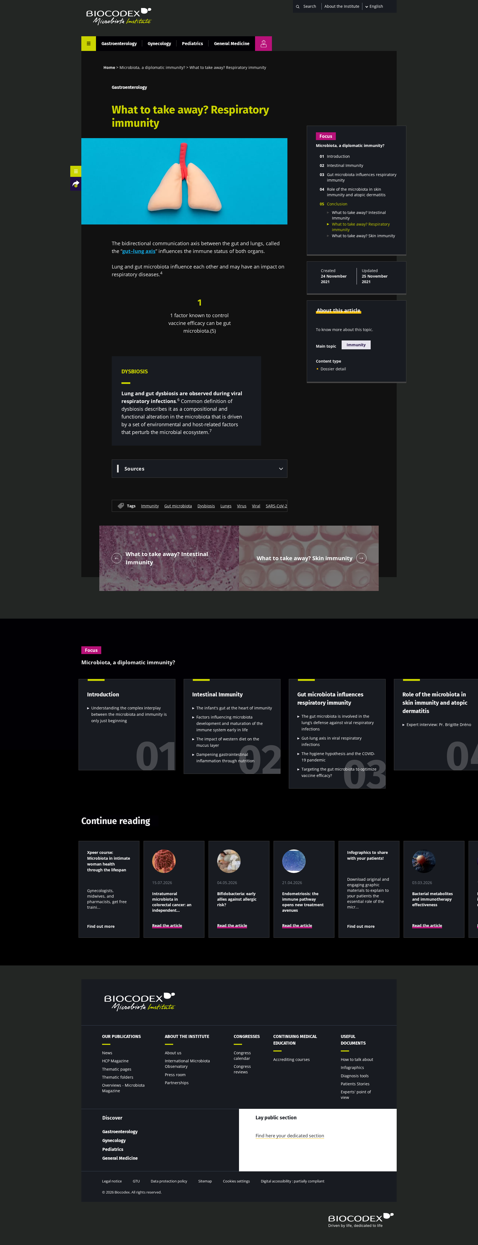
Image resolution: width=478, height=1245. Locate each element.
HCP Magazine (115, 1060)
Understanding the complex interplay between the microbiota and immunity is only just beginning (129, 714)
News (107, 1052)
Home (109, 67)
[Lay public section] (263, 43)
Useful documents (353, 1040)
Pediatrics (192, 43)
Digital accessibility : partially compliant (292, 1181)
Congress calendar (242, 1055)
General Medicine (232, 43)
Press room (175, 1074)
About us (173, 1052)
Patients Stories (355, 1083)
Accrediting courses (291, 1059)
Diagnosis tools (355, 1075)
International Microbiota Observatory (187, 1063)
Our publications (121, 1036)
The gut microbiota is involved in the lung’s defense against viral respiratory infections (338, 723)
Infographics (352, 1067)
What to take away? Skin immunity (363, 235)
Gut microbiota (178, 505)
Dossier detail (333, 368)
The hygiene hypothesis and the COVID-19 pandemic (338, 757)
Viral (256, 505)
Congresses (247, 1036)
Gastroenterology (119, 43)
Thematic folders (117, 1077)
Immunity (150, 505)
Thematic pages (116, 1069)
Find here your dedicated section (290, 1136)
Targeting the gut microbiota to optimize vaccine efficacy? (339, 772)
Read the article (167, 925)
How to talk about (357, 1059)
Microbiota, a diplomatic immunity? (152, 67)
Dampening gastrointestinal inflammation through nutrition (225, 757)
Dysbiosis (206, 505)
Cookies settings (236, 1181)
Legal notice (112, 1181)
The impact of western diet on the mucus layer (227, 742)
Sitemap (205, 1181)
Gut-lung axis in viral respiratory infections (332, 741)
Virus (241, 505)
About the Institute (341, 6)
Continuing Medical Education (295, 1040)
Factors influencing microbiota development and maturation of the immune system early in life (229, 723)
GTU (136, 1181)
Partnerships (177, 1082)
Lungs (226, 505)
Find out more (101, 926)
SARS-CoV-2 (276, 505)
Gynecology (159, 43)
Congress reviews (242, 1069)
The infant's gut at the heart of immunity (234, 708)
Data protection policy (169, 1181)
